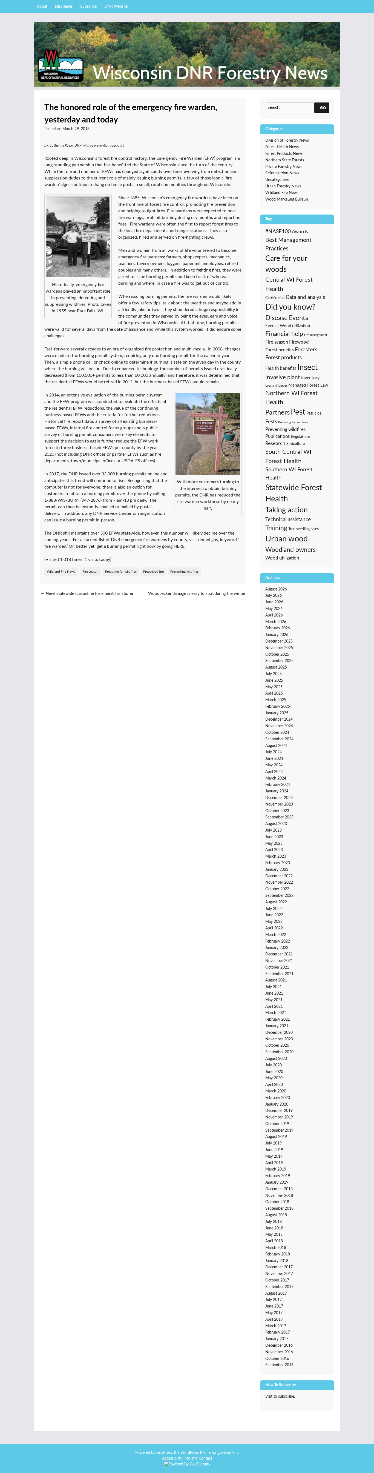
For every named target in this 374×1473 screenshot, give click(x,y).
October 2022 (277, 889)
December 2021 (279, 954)
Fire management (315, 334)
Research (275, 443)
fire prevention (221, 204)
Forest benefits (279, 350)
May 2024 (274, 765)
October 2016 (277, 1359)
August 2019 (276, 1137)
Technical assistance (288, 519)
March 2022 (275, 935)
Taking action (286, 510)
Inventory (310, 378)
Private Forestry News (283, 167)
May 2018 (274, 1235)
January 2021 (276, 1026)
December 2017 (279, 1267)
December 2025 (279, 641)
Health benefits (280, 368)
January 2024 (276, 791)
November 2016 (279, 1352)
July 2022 (273, 909)
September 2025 (279, 661)
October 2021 (277, 967)
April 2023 (274, 850)
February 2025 (277, 707)
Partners (277, 412)
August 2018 (276, 1215)
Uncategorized (277, 180)
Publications (277, 436)
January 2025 (276, 713)
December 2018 (279, 1189)
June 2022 (274, 915)
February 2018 (277, 1254)
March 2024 (275, 778)
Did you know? (290, 307)
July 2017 (273, 1300)
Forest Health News (282, 147)
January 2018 (276, 1261)
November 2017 (279, 1274)
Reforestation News (282, 173)
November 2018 (279, 1196)
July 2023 (273, 830)
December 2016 (279, 1346)
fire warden (55, 546)
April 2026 (274, 615)
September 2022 (279, 896)
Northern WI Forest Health (291, 397)
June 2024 (274, 759)
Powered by (145, 1453)
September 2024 (279, 739)
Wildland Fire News (61, 571)
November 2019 (279, 1117)
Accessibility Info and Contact (187, 1458)
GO (323, 107)
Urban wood (286, 539)
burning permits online (137, 474)
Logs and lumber (276, 385)
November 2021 (279, 961)
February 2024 (277, 785)
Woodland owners (290, 550)
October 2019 (277, 1124)
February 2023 (277, 863)
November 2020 (279, 1039)
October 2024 (277, 733)
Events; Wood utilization (287, 326)
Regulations (300, 437)
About (42, 6)
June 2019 (274, 1150)
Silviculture (295, 444)
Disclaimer (64, 6)
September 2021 (279, 974)
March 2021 (275, 1013)
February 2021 (277, 1019)
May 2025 (274, 687)
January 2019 (276, 1182)
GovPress (164, 1453)
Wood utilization (282, 558)
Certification (274, 298)
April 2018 (274, 1241)
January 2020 (276, 1104)
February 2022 (277, 941)
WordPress (189, 1453)
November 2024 (279, 726)
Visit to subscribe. (280, 1396)
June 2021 (274, 993)
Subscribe (88, 6)
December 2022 (279, 876)
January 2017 (276, 1339)
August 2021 (276, 980)
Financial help (284, 334)
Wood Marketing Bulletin (286, 199)
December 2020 (279, 1033)
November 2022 (279, 882)
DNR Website (116, 6)
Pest (298, 412)
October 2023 (277, 811)
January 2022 (276, 948)
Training (276, 528)
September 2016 (279, 1365)
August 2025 (276, 667)
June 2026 (274, 602)
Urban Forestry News (283, 186)
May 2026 (274, 609)
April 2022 (274, 928)
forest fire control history (122, 158)
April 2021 (274, 1007)
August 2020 (276, 1059)
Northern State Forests (284, 160)
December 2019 (279, 1111)
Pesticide (313, 413)
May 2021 (274, 1000)
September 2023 (279, 817)
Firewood (299, 342)
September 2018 (279, 1209)
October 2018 (277, 1202)
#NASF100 (278, 231)
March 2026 (275, 622)
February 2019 (277, 1176)
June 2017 (274, 1306)
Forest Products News (284, 154)
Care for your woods (286, 264)
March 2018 (275, 1248)
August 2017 (276, 1293)
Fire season (90, 571)
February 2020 (277, 1098)
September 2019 (279, 1130)
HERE (179, 546)
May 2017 (274, 1313)
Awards (300, 231)
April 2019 (274, 1163)
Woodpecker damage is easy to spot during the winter (196, 597)
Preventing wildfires (184, 571)
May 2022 (274, 922)
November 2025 (279, 648)
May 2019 (274, 1156)
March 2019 (275, 1169)
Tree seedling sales (303, 529)
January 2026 (276, 635)
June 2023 (274, 837)
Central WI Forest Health (289, 284)
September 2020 (279, 1052)
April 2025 (274, 693)
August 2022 (276, 902)
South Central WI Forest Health (288, 456)
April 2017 (274, 1319)
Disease (276, 318)
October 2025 (277, 654)
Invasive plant (282, 377)
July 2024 (273, 752)
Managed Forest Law (308, 385)
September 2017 (279, 1287)
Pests (271, 421)
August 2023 (276, 824)
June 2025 (274, 681)
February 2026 (277, 628)
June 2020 (274, 1072)
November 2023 (279, 804)
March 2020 (275, 1091)
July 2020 (273, 1065)
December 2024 (279, 719)
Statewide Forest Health (293, 493)
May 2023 (274, 844)
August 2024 (276, 746)
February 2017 (277, 1332)
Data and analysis (305, 297)
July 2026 (273, 596)
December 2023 (279, 798)
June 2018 (274, 1228)
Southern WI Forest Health (288, 474)
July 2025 (273, 674)
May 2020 (274, 1078)
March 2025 (275, 700)
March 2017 (275, 1326)
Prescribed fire (153, 571)
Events (298, 318)
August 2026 (276, 589)
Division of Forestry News (287, 140)
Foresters (306, 349)
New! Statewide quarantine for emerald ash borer (87, 594)
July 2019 (273, 1143)
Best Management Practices (288, 244)
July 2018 (273, 1222)
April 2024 (274, 772)
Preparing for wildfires (121, 571)
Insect (307, 367)
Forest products (283, 357)
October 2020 (277, 1045)
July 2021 (273, 987)
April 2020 (274, 1085)
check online (111, 362)
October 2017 (277, 1280)
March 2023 (275, 856)
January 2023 (276, 870)
